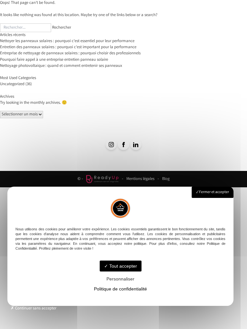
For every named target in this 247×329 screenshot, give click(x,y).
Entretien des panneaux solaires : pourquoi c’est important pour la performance (68, 47)
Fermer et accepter (213, 192)
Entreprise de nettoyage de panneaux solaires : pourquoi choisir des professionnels (70, 53)
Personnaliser (120, 278)
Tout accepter (122, 266)
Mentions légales (140, 179)
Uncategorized (12, 84)
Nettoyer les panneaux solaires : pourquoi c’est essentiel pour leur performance (67, 41)
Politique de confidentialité (120, 288)
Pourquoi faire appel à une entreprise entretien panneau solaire (54, 60)
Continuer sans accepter (35, 309)
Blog (165, 179)
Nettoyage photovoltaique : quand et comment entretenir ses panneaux (61, 66)
